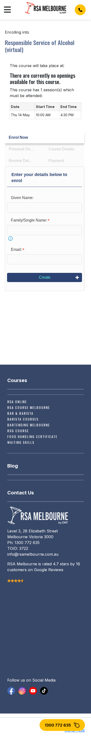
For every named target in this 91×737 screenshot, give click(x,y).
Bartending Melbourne (28, 424)
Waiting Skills (20, 442)
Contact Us (20, 493)
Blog (12, 466)
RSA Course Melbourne (28, 407)
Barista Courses (23, 419)
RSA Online (17, 401)
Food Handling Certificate (32, 436)
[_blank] (11, 690)
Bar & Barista (20, 413)
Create (44, 277)
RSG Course (18, 430)
